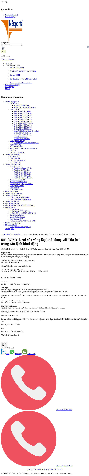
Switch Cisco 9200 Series (22, 127)
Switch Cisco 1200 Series (22, 113)
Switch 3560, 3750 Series (22, 119)
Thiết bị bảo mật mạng (17, 141)
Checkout (11, 60)
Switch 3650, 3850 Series (22, 121)
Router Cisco (14, 103)
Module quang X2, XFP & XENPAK (22, 221)
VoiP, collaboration (16, 147)
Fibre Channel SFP (16, 219)
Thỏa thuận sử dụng (40, 469)
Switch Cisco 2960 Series (22, 117)
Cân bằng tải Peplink (12, 203)
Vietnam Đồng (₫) (11, 15)
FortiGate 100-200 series (22, 172)
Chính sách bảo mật (55, 469)
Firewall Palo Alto (11, 191)
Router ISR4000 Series (22, 105)
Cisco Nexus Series (20, 137)
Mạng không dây (15, 145)
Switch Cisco (14, 109)
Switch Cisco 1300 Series (22, 115)
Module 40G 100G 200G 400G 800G (23, 213)
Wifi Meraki (14, 156)
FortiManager (14, 188)
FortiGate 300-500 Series (22, 174)
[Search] (22, 45)
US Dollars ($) (10, 17)
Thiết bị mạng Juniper (12, 195)
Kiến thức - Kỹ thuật (12, 85)
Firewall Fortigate (16, 166)
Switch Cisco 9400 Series (22, 133)
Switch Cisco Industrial (22, 139)
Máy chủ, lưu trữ (11, 225)
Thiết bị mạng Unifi (12, 201)
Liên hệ (7, 89)
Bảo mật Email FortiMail (18, 182)
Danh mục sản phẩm (17, 67)
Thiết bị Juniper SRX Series (19, 197)
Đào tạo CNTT (15, 75)
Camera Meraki (15, 162)
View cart (4, 60)
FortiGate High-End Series (23, 178)
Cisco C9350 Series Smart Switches (26, 131)
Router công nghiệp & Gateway (25, 107)
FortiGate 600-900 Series (22, 176)
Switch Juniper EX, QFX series (20, 199)
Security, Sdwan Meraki (18, 160)
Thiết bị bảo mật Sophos (13, 193)
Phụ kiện (13, 150)
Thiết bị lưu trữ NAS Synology (20, 227)
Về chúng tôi (9, 87)
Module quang (10, 207)
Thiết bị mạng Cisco (12, 102)
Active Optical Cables (17, 217)
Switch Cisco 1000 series (22, 111)
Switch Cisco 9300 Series (22, 129)
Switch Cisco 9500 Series (22, 135)
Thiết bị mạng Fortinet (13, 164)
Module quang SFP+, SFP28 (19, 211)
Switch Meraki (15, 158)
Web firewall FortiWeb (17, 180)
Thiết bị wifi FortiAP (17, 186)
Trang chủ (8, 63)
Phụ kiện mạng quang (12, 223)
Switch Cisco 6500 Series (22, 125)
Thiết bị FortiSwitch (16, 190)
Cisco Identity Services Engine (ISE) (26, 143)
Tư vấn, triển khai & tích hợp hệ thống (23, 71)
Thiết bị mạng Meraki (12, 154)
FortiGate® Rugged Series (23, 168)
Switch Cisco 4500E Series (23, 123)
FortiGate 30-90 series (21, 170)
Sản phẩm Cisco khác (17, 152)
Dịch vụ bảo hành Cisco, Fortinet (21, 83)
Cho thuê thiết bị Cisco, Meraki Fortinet (23, 79)
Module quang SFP (16, 209)
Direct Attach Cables (17, 215)
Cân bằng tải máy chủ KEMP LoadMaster (19, 205)
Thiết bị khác (9, 229)
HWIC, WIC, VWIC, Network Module (23, 148)
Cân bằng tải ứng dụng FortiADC (21, 184)
